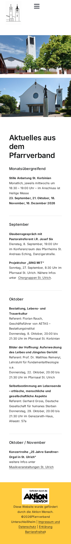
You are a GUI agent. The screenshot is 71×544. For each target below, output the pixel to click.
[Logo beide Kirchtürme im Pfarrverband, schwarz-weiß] (13, 2)
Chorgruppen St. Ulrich (34, 277)
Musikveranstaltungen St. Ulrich (31, 467)
